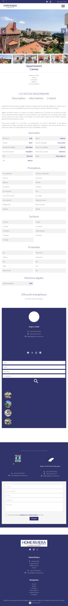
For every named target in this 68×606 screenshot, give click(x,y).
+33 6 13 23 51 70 (35, 334)
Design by (36, 602)
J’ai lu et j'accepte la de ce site (25, 515)
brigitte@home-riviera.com (35, 336)
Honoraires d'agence (36, 600)
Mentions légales (23, 600)
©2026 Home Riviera (9, 600)
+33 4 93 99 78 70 (35, 331)
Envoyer (34, 518)
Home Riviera (34, 557)
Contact (51, 98)
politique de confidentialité (28, 515)
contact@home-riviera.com (19, 475)
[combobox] (34, 362)
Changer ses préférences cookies (54, 600)
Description (18, 98)
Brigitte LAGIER (34, 327)
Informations (36, 98)
